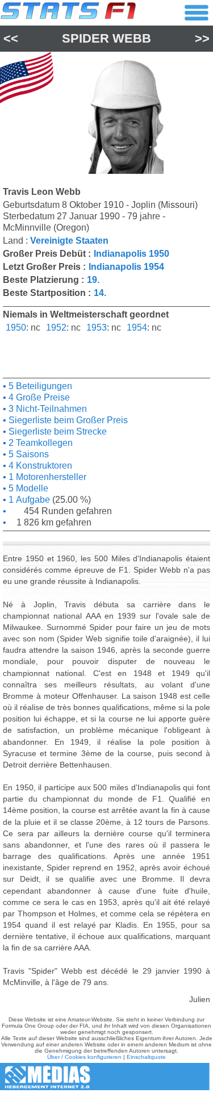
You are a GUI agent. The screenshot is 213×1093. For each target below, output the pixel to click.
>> (202, 38)
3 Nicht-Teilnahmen (46, 409)
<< (10, 38)
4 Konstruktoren (39, 465)
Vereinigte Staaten (69, 240)
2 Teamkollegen (39, 443)
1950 (16, 327)
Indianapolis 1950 (131, 253)
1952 (56, 327)
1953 (96, 327)
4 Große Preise (38, 397)
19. (93, 280)
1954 (137, 327)
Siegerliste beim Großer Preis (67, 420)
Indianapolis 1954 (126, 267)
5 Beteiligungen (39, 386)
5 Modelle (27, 488)
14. (100, 293)
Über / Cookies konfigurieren (84, 1057)
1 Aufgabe (28, 499)
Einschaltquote (146, 1057)
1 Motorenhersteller (46, 477)
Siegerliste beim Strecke (56, 431)
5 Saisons (27, 454)
